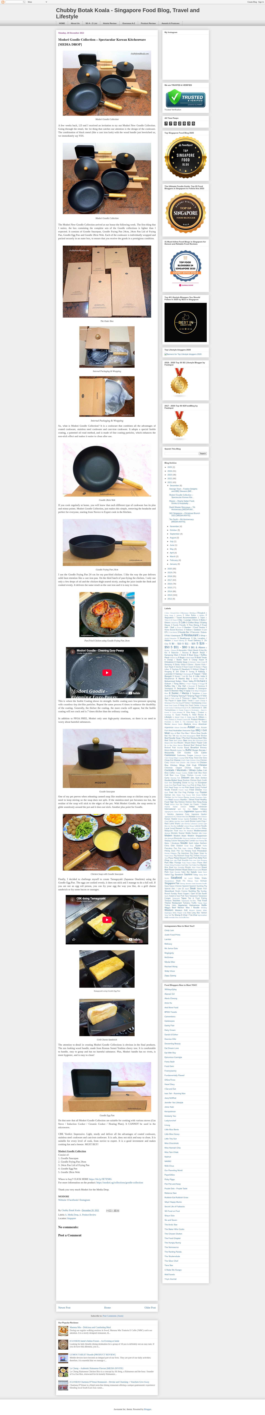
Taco (187, 896)
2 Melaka (200, 615)
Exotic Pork (168, 785)
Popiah (190, 858)
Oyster (198, 846)
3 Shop (202, 635)
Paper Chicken (187, 848)
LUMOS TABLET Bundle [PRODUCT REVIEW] (92, 1354)
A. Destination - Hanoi (197, 710)
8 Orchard (199, 681)
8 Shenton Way (176, 691)
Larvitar (168, 939)
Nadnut (168, 1157)
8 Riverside (191, 686)
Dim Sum (195, 778)
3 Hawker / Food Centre (193, 627)
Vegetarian (182, 905)
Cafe (196, 753)
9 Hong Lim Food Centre (188, 705)
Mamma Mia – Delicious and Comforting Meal (90, 1327)
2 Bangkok (201, 613)
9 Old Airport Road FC (181, 708)
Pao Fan (177, 848)
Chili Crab (191, 765)
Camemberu (170, 1016)
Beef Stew (169, 740)
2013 (170, 595)
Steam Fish (202, 889)
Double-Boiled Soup (173, 780)
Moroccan (186, 838)
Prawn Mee (202, 863)
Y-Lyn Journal (170, 1279)
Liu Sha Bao (172, 826)
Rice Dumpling (179, 867)
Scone (167, 878)
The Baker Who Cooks (174, 1229)
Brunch (173, 750)
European (202, 782)
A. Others (200, 717)
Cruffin (204, 775)
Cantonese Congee (185, 755)
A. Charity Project (183, 710)
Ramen (203, 865)
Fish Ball (182, 787)
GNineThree (170, 1080)
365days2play (171, 989)
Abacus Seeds (177, 724)
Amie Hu (168, 1003)
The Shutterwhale (172, 1256)
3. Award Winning (178, 640)
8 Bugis (181, 657)
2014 (170, 591)
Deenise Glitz (170, 1039)
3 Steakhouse (183, 638)
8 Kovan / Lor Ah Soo (182, 676)
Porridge (177, 863)
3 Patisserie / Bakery (198, 632)
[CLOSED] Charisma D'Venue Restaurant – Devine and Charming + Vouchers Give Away (109, 1382)
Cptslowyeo (170, 1021)
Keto (187, 816)
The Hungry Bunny (173, 1243)
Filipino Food (186, 785)
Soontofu (199, 883)
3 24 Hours (173, 620)
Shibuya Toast (192, 881)
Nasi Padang (199, 840)
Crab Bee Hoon (200, 773)
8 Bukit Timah (201, 657)
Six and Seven (171, 1220)
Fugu (197, 792)
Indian (192, 806)
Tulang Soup (202, 903)
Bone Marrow (178, 745)
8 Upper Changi (199, 700)
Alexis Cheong (171, 998)
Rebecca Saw (171, 1193)
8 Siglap (187, 691)
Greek (198, 795)
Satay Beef (203, 875)
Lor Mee (186, 828)
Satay (195, 875)
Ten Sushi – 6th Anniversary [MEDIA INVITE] (181, 520)
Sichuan (203, 881)
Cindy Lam (169, 930)
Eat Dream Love (172, 1048)
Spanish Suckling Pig (198, 886)
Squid (187, 888)
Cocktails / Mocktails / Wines (180, 770)
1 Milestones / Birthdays (188, 613)
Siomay (182, 883)
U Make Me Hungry (173, 1270)
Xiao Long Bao (193, 913)
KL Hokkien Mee (179, 816)
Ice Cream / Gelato (198, 804)
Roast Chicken (175, 870)
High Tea (174, 802)
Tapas (183, 898)
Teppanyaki (185, 900)
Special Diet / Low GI (174, 889)
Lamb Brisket (190, 821)
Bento (190, 740)
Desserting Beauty (173, 1043)
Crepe (177, 775)
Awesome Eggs (188, 731)
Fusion (203, 792)
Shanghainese (169, 881)
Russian (177, 872)
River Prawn (196, 867)
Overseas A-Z (128, 23)
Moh (166, 838)
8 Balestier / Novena (178, 653)
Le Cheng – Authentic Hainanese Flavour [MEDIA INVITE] (96, 1368)
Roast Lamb (197, 870)
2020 (170, 569)
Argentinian (169, 727)
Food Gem (169, 1066)
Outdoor (179, 846)
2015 (170, 588)
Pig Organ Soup (197, 853)
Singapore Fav (172, 883)
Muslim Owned (202, 838)
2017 (170, 580)
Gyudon (192, 797)
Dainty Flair (169, 1025)
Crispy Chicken (186, 775)
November (175, 526)
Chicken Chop (195, 760)
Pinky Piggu (170, 1179)
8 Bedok (182, 655)
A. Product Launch (181, 719)
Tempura (168, 901)
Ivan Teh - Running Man (175, 1093)
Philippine (173, 853)
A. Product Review (87, 1215)
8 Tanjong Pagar (192, 696)
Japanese (189, 811)
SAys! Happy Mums (173, 1202)
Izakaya (203, 809)
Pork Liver (192, 860)
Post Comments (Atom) (113, 1316)
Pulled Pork (196, 865)
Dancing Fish (175, 778)
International (170, 809)
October (173, 530)
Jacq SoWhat (170, 1098)
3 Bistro (195, 620)
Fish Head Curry (192, 787)
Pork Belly (197, 858)
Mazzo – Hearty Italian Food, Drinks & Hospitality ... (182, 502)
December (175, 485)
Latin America (185, 823)
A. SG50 (176, 722)
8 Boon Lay (174, 657)
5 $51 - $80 (179, 647)
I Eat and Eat (170, 1089)
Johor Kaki (169, 1107)
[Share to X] (112, 1210)
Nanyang (181, 841)
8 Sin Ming (194, 691)
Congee (178, 773)
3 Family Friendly (178, 625)
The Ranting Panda (173, 1252)
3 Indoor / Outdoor (192, 630)
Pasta (197, 848)
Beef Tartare (178, 740)
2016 (170, 584)
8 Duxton (177, 667)
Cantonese (170, 755)
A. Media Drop (71, 1215)
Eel (189, 783)
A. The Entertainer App (189, 722)
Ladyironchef (170, 1120)
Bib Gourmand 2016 (200, 740)
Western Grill (181, 910)
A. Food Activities (176, 712)
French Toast (183, 790)
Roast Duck (187, 870)
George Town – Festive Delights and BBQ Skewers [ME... (183, 490)
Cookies (184, 773)
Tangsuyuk (176, 898)
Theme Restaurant (173, 903)
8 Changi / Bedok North (176, 660)
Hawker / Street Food (189, 799)
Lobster (180, 826)
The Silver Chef (171, 1261)
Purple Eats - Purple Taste (176, 1188)
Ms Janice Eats (171, 948)
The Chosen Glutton (173, 1234)
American (202, 724)
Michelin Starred (177, 833)
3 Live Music (173, 632)
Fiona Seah (170, 1062)
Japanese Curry (182, 814)
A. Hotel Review (196, 715)
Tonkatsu (186, 903)
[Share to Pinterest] (118, 1210)
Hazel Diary (170, 1084)
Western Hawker (195, 910)
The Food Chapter (173, 1238)
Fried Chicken (195, 790)
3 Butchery (174, 622)
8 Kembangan (187, 674)
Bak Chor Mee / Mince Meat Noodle (192, 733)
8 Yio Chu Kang (177, 703)
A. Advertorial (194, 708)
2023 (170, 475)
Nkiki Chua (169, 1166)
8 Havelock (184, 669)
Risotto (188, 867)
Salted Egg (169, 875)
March (173, 556)
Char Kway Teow (191, 758)
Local (167, 828)
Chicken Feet (174, 762)
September (175, 534)
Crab (190, 773)
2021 (170, 482)
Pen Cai (180, 851)
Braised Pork (170, 748)
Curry (167, 778)
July (172, 541)
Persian (167, 853)
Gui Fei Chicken (177, 797)
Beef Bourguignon (189, 736)
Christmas (169, 768)
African (194, 724)
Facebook (73, 1200)
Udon (174, 905)
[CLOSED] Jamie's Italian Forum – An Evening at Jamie (94, 1341)
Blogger (147, 1409)
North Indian (194, 843)
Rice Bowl (169, 867)
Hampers (176, 799)
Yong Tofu (168, 915)
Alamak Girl (170, 994)
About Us (75, 23)
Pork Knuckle (183, 860)
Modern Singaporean (197, 836)
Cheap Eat (169, 760)
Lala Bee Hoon (179, 821)
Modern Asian (180, 836)
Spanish (185, 886)
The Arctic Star (171, 1225)
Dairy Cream (170, 1030)
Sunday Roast (176, 894)
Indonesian (202, 807)
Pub (182, 865)
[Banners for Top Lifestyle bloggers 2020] (183, 354)
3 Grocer (178, 627)
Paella (205, 846)
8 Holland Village (198, 669)
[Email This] (107, 1210)
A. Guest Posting (180, 715)
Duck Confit (202, 780)
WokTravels (170, 1274)
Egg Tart (194, 783)
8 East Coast (187, 667)
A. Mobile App (190, 717)
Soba (193, 883)
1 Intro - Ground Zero (172, 613)
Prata (184, 863)
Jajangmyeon (169, 811)
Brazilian (180, 747)
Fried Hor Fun (175, 792)
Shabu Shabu (200, 878)
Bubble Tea (181, 750)
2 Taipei (201, 618)
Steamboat (169, 891)
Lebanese (194, 823)
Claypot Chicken (183, 768)
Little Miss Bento (172, 1129)
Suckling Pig (194, 891)
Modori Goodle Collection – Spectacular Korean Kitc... (181, 496)
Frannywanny (170, 1071)
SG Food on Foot (172, 1211)
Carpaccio (197, 755)
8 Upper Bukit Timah (184, 701)
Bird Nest (173, 743)
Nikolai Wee (170, 962)
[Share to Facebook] (115, 1210)
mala (166, 917)
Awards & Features (170, 23)
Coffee (199, 770)
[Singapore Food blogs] (179, 440)
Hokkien (181, 802)
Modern (168, 835)
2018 (170, 576)
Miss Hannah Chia (173, 1148)
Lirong (167, 1125)
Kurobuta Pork (196, 819)
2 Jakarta (177, 615)
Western (169, 910)
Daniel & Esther (171, 1035)
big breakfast (202, 915)
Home (107, 1307)
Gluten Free (181, 795)
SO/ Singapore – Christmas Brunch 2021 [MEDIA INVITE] (184, 514)
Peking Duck (170, 851)
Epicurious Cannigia (173, 1057)
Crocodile (198, 775)
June (172, 545)
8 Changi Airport (196, 660)
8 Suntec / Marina (179, 693)
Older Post (150, 1307)
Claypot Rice (200, 768)
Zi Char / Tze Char (189, 915)
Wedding (204, 908)
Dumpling (177, 782)
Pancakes (169, 848)
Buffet (189, 750)
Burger (195, 750)
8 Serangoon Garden (184, 688)
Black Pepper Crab (199, 743)
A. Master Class (178, 717)
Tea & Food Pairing (197, 898)
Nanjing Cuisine (171, 841)
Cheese (177, 760)
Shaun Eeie (170, 1216)
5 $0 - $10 (175, 643)
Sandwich (179, 874)
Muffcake (193, 838)
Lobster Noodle (201, 826)
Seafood (176, 877)
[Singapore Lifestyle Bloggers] (179, 397)
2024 (170, 471)
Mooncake (178, 838)
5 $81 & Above (197, 647)
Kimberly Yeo (170, 1116)
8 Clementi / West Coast (196, 662)
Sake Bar (185, 872)
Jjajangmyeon (169, 816)
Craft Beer (169, 775)
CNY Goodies (184, 753)
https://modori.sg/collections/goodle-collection (119, 1182)
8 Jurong (190, 672)
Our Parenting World (173, 1170)
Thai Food (202, 900)
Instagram (85, 1200)
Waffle (204, 905)
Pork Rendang (202, 860)
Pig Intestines (183, 853)
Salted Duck (202, 872)
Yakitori (204, 913)
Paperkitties (170, 1175)
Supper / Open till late (192, 894)
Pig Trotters (194, 856)
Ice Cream (184, 804)
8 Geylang (174, 669)
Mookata (171, 838)
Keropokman (170, 1111)
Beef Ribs (202, 738)
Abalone (187, 724)
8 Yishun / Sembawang (192, 703)
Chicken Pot (194, 762)
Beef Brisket (201, 736)
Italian (195, 809)
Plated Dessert (180, 858)
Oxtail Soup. (189, 846)
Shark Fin (180, 881)
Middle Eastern (192, 833)
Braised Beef (189, 745)
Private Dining (169, 865)
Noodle (184, 843)
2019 (170, 572)
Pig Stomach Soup (181, 856)
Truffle (193, 903)
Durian (184, 783)
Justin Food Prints (172, 935)
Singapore (71, 1218)
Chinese (202, 765)
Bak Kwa (179, 736)
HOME (62, 23)
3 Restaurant (189, 635)
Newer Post (64, 1307)
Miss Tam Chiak (171, 1152)
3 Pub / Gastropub (173, 635)
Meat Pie (182, 831)
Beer (185, 740)
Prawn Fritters (191, 863)
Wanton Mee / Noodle (188, 907)
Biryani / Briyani (184, 743)
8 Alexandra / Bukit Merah (187, 650)
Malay (204, 828)
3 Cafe (182, 622)
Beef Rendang (192, 738)
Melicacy (168, 944)
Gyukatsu (199, 797)
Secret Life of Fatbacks (175, 1206)
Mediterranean (200, 830)
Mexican (167, 833)
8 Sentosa (200, 686)
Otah (173, 846)
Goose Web (190, 795)
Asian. (198, 727)
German (168, 795)
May (172, 549)
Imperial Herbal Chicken (175, 807)
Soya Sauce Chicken (173, 886)
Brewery (203, 748)
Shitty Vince (170, 971)
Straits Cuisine (181, 891)
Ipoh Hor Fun (184, 809)
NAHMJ (168, 1161)
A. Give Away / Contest (194, 712)
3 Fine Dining (193, 625)
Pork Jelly (173, 860)
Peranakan (202, 851)
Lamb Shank (174, 824)
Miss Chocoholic (172, 1143)
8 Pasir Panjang (191, 684)
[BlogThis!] (110, 1210)
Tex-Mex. (193, 900)
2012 (170, 599)
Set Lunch (188, 878)
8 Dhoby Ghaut (179, 665)
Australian (177, 730)
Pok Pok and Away (173, 1184)
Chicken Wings (177, 765)
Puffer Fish (188, 865)
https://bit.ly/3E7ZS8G (100, 1179)
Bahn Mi (173, 733)
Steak (193, 888)
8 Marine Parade (197, 678)
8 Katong (177, 674)
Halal (170, 799)
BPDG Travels (171, 1012)
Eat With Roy (170, 1053)
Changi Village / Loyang (176, 758)
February (174, 560)
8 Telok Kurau (174, 698)
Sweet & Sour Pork (176, 896)
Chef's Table (185, 760)
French (174, 790)
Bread (186, 748)
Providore (177, 865)
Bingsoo (167, 743)
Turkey (167, 905)
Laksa (171, 821)
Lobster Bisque (189, 826)
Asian (191, 727)
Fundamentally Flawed (174, 1075)
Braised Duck (201, 745)
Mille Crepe (203, 833)
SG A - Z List (91, 23)
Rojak (172, 872)
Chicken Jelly (184, 762)
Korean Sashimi (183, 819)
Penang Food (190, 851)
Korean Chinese (201, 816)
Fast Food (177, 785)
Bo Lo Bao (168, 745)
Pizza (170, 858)
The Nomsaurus (172, 1247)
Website (62, 1200)
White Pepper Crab (179, 913)
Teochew (176, 900)
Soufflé (204, 883)
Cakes (204, 753)
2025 (170, 467)
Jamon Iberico (178, 811)
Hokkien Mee (191, 802)
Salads (194, 872)
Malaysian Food (171, 831)
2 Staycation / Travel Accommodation (186, 616)
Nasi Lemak (190, 841)
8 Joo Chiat (179, 671)
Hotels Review (109, 23)
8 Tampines (195, 693)
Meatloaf (190, 831)
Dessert (185, 777)
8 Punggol (201, 684)
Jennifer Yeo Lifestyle (174, 1102)
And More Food (171, 1007)
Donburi (204, 778)
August (173, 538)
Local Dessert (176, 828)
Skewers (189, 883)
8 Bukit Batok (189, 657)
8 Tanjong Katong (177, 696)
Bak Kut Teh (170, 736)
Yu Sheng (176, 915)
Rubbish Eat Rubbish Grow (176, 1197)
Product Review (148, 23)
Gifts (173, 795)
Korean (192, 816)
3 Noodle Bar (183, 632)
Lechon (200, 823)
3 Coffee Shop (192, 622)
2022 (170, 478)
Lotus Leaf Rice (195, 828)
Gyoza (186, 797)
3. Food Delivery (193, 640)
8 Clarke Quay (180, 662)
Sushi (204, 893)
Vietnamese (194, 905)
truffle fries (185, 917)
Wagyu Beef (170, 907)
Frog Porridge (188, 792)
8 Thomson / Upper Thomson (192, 698)
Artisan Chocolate (180, 727)
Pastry (204, 848)
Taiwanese (193, 896)
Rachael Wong (171, 966)
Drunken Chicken (190, 780)
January (173, 564)
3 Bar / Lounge (184, 620)
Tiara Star (169, 1265)
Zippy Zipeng (170, 975)
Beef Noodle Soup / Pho (175, 738)
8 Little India (199, 676)
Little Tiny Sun (171, 1139)
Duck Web (168, 783)
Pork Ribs (169, 862)
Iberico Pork (174, 804)
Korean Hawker (171, 819)
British (167, 750)
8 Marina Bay (183, 678)
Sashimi (188, 874)
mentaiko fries (173, 917)
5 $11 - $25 (188, 643)
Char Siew (203, 758)
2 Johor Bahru (189, 615)
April (172, 553)
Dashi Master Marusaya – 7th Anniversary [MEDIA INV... (182, 508)
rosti (180, 917)
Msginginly (169, 953)
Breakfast (194, 747)
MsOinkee (169, 957)
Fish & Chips (196, 785)
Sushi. (167, 896)
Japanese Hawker (199, 814)
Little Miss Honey (172, 1134)
